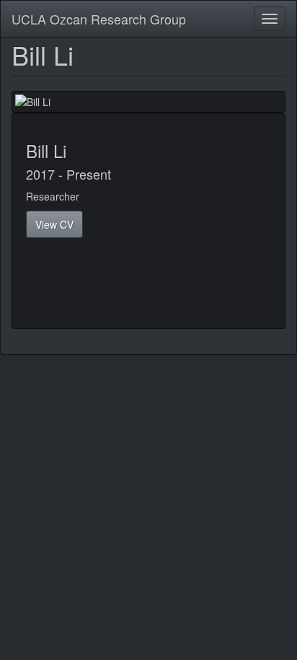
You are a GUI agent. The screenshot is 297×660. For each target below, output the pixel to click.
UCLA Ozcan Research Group (99, 18)
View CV (54, 224)
